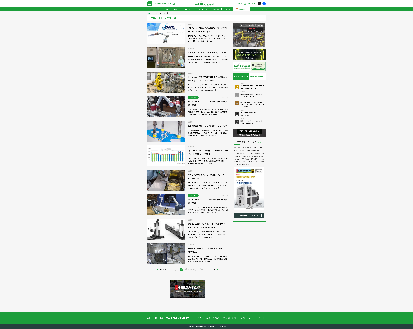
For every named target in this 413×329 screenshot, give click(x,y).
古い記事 (212, 270)
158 (185, 270)
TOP (148, 13)
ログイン (239, 4)
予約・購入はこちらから (249, 215)
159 (190, 270)
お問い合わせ (250, 4)
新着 (167, 9)
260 (201, 270)
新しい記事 (163, 270)
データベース (203, 9)
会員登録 (227, 9)
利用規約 (216, 318)
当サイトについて (204, 318)
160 (194, 270)
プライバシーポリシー (230, 318)
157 (181, 270)
